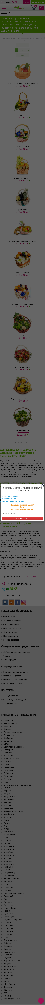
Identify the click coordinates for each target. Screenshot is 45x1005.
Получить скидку (22, 518)
